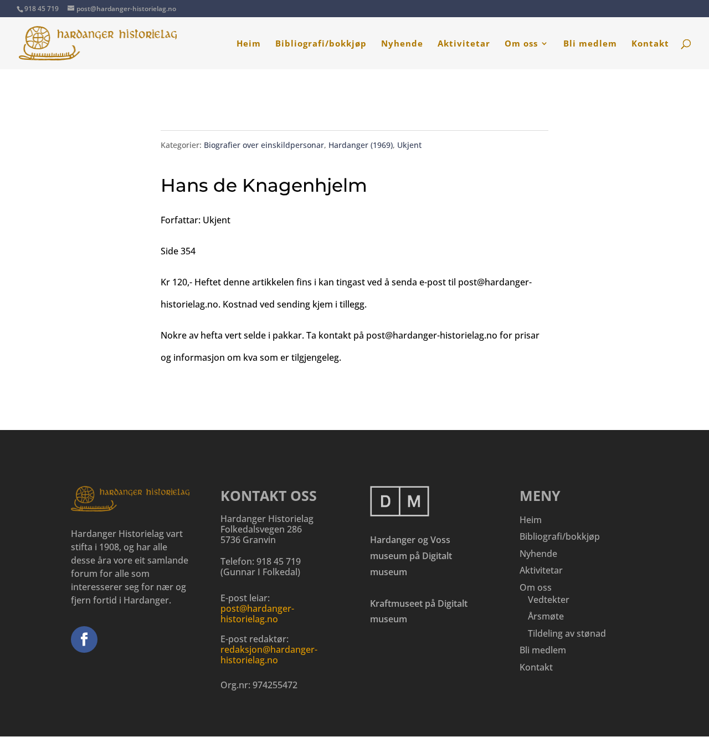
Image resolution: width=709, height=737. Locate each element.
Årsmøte (546, 616)
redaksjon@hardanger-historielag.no (268, 654)
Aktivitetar (464, 44)
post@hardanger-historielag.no (257, 613)
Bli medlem (590, 44)
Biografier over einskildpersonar (264, 145)
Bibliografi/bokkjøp (321, 44)
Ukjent (409, 145)
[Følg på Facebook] (84, 639)
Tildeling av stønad (567, 633)
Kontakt (650, 44)
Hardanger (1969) (360, 145)
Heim (249, 44)
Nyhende (402, 44)
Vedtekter (548, 599)
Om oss (521, 44)
